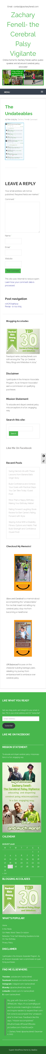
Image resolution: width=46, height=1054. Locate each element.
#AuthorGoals (13, 1024)
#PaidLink (12, 1004)
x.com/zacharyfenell (12, 995)
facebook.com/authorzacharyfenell (25, 980)
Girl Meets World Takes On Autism (15, 933)
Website (8, 258)
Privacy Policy (7, 943)
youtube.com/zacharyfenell (21, 977)
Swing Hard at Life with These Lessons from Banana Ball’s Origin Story (22, 474)
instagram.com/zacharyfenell (23, 984)
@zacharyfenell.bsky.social (20, 987)
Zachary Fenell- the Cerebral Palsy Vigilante (23, 34)
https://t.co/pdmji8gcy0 (29, 1004)
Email (8, 247)
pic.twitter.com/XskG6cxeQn (20, 1027)
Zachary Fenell (23, 119)
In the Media (7, 929)
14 (27, 859)
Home (4, 925)
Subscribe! (9, 726)
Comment (10, 199)
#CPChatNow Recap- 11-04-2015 (13, 305)
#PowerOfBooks (27, 1024)
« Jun (4, 873)
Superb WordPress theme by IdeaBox (23, 1050)
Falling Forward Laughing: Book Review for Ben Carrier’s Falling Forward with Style (22, 512)
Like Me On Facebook (19, 448)
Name (8, 236)
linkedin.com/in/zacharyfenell (22, 991)
